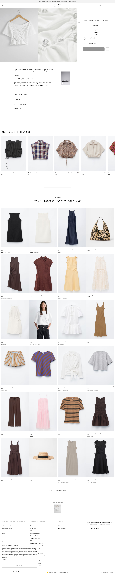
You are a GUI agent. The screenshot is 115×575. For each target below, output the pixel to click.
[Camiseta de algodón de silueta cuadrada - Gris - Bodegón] (100, 365)
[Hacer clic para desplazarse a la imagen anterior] (109, 132)
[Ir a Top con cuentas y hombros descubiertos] (57, 509)
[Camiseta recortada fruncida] (13, 153)
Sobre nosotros (61, 525)
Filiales (3, 530)
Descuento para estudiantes (36, 543)
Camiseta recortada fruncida (8, 172)
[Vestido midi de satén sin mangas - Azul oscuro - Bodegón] (72, 227)
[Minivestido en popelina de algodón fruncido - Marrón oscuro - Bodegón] (100, 411)
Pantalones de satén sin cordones (9, 433)
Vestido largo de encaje (92, 295)
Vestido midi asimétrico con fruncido (9, 295)
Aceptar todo (19, 565)
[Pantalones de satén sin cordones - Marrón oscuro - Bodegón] (15, 411)
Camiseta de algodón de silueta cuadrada (39, 341)
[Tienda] (3, 5)
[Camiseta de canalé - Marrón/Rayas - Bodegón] (72, 411)
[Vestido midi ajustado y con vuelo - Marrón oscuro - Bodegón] (15, 457)
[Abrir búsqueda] (8, 5)
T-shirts (2, 25)
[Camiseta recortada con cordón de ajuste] (66, 153)
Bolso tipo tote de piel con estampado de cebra (97, 249)
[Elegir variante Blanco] (95, 30)
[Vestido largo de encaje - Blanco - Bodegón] (100, 273)
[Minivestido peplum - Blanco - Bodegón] (72, 319)
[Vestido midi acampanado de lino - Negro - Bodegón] (100, 457)
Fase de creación (61, 528)
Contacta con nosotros (7, 525)
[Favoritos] (106, 5)
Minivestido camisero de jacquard (37, 295)
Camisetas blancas (2, 36)
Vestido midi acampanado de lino (65, 295)
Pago (31, 525)
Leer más (4, 559)
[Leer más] (57, 1)
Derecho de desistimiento (35, 535)
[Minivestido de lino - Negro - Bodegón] (15, 227)
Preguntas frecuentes (35, 538)
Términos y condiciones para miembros (38, 550)
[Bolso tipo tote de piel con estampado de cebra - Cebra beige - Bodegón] (100, 227)
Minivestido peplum (63, 341)
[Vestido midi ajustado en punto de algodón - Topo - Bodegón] (72, 457)
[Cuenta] (101, 5)
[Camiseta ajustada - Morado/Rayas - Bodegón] (43, 365)
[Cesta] (112, 5)
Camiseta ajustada (34, 387)
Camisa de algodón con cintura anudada (67, 387)
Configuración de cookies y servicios (19, 571)
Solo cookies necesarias (19, 568)
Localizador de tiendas (7, 528)
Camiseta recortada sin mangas (35, 172)
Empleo (3, 533)
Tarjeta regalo (33, 528)
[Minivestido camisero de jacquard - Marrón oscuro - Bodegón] (43, 273)
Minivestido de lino (5, 249)
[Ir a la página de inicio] (57, 5)
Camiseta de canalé (62, 433)
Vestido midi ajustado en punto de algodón (68, 479)
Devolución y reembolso (35, 533)
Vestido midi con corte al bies (93, 341)
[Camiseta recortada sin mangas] (40, 153)
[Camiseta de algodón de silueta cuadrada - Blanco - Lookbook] (43, 319)
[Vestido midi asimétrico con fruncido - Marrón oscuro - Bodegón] (15, 273)
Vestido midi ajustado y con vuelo (9, 479)
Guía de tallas (92, 43)
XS (84, 39)
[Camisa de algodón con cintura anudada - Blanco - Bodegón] (72, 365)
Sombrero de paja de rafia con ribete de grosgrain (41, 479)
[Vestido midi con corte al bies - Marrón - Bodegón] (100, 319)
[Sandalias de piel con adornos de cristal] (65, 78)
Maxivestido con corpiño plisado (37, 433)
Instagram (5, 541)
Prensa (3, 535)
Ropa (2, 46)
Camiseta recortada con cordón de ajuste (64, 172)
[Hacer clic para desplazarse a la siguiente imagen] (112, 132)
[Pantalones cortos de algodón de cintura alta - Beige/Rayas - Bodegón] (15, 365)
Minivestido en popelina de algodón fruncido (97, 433)
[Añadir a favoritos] (107, 49)
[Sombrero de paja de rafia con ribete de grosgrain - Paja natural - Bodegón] (43, 457)
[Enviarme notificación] (62, 83)
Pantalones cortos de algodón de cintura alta (11, 387)
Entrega (32, 530)
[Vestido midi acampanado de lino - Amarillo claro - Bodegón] (72, 273)
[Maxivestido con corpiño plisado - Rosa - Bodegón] (43, 411)
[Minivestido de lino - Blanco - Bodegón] (43, 227)
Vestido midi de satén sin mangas (66, 249)
